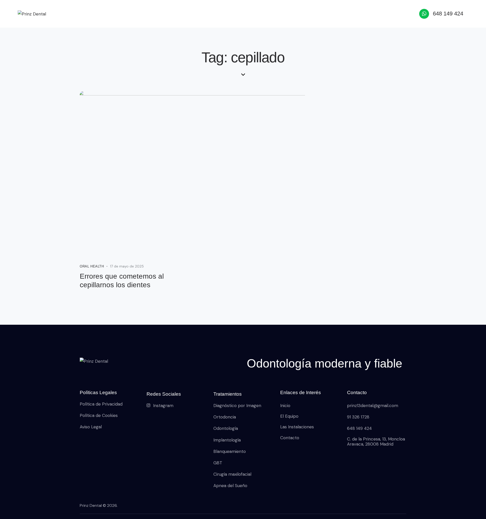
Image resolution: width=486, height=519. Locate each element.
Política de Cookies (99, 415)
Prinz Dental (91, 505)
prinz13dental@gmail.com (372, 405)
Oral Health (92, 266)
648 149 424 (359, 428)
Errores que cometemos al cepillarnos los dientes (122, 280)
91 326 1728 (358, 417)
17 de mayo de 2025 (127, 266)
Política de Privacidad (101, 404)
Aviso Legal (91, 427)
